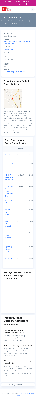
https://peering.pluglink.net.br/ (14, 72)
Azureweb (8, 154)
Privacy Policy (24, 393)
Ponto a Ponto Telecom (8, 235)
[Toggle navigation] (33, 9)
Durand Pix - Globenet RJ (9, 165)
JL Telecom (8, 258)
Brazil (21, 21)
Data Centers (12, 21)
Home (3, 21)
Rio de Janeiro (29, 21)
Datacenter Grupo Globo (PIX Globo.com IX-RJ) (9, 191)
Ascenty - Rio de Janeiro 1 (8, 212)
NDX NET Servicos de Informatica (9, 177)
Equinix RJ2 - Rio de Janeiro (9, 249)
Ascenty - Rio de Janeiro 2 (8, 223)
